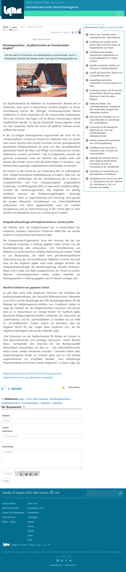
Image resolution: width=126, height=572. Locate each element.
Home (5, 27)
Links (30, 535)
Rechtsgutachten (60, 398)
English (29, 2)
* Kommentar (7, 445)
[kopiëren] (80, 30)
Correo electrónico (7, 429)
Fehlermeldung (74, 387)
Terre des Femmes (37, 398)
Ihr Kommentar (11, 406)
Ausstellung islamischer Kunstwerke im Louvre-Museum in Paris (106, 83)
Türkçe (46, 2)
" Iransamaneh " (70, 565)
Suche (31, 531)
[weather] (51, 492)
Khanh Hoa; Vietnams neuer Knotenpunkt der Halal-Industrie (105, 36)
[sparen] (11, 30)
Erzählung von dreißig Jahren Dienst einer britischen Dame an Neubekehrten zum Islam (105, 44)
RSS (30, 540)
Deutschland (8, 503)
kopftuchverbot (10, 403)
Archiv (31, 526)
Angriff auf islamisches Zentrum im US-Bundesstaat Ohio (106, 74)
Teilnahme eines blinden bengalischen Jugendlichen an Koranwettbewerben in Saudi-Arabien (104, 56)
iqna (21, 398)
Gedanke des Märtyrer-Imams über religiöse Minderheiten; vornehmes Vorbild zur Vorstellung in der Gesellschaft (104, 162)
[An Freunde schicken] (7, 30)
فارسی (58, 2)
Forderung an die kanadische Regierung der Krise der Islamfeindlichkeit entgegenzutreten (103, 131)
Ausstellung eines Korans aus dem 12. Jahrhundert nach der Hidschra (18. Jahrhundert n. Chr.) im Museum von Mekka (106, 183)
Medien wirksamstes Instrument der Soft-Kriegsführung (105, 142)
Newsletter (33, 512)
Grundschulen (30, 403)
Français (37, 2)
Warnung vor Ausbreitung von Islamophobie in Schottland (104, 172)
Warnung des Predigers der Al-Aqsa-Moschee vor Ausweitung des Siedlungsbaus (105, 119)
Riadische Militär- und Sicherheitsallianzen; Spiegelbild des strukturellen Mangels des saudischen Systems (105, 108)
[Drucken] (3, 30)
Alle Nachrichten (10, 508)
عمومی (14, 27)
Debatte (45, 403)
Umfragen (33, 517)
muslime (57, 403)
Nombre (6, 415)
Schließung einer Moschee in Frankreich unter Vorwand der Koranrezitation (104, 150)
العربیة (52, 2)
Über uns (32, 503)
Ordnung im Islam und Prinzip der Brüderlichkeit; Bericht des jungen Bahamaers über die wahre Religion (106, 94)
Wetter (31, 521)
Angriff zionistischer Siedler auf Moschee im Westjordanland (104, 67)
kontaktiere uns (35, 508)
